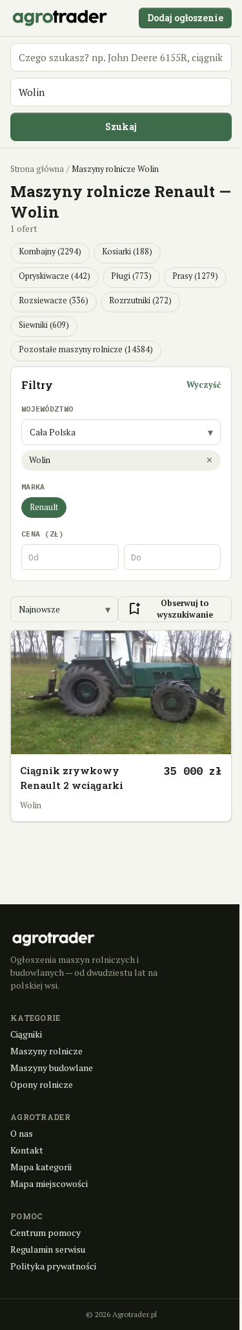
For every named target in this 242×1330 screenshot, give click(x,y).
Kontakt (26, 1150)
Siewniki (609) (44, 324)
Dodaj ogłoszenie (185, 18)
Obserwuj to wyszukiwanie (169, 609)
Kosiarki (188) (127, 251)
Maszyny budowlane (51, 1067)
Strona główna (37, 169)
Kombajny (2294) (50, 251)
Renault (44, 507)
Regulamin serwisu (47, 1249)
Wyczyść (204, 384)
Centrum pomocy (45, 1232)
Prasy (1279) (195, 276)
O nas (21, 1133)
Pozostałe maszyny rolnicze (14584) (86, 349)
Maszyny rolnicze (46, 1051)
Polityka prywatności (53, 1266)
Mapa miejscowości (49, 1183)
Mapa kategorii (41, 1167)
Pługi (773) (131, 276)
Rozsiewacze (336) (53, 300)
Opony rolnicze (41, 1084)
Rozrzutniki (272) (140, 300)
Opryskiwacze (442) (54, 276)
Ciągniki (26, 1034)
